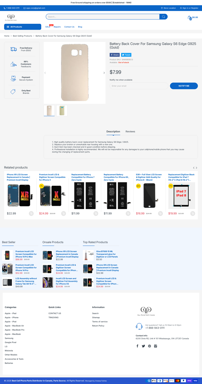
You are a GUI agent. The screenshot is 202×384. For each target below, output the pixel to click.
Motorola (9, 350)
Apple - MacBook (13, 334)
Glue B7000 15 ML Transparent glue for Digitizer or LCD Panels (107, 254)
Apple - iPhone (11, 317)
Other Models (11, 354)
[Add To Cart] (31, 213)
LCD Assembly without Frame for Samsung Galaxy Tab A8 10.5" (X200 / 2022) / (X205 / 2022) (26, 281)
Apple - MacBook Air (14, 325)
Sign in (186, 8)
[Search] (163, 17)
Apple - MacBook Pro (14, 330)
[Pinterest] (149, 346)
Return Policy (98, 325)
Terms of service (99, 321)
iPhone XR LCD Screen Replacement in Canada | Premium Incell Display (18, 177)
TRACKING (53, 317)
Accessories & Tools (14, 359)
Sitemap (96, 317)
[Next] (45, 73)
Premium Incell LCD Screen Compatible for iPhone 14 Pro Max (26, 254)
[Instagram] (155, 346)
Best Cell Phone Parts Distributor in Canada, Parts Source (39, 380)
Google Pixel (10, 342)
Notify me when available (121, 80)
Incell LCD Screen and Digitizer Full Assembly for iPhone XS (67, 281)
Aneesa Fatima (101, 381)
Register (194, 8)
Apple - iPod (10, 321)
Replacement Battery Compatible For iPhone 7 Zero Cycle (82, 177)
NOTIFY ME (184, 86)
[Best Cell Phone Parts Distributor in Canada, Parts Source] (11, 17)
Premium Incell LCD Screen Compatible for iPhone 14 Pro (26, 267)
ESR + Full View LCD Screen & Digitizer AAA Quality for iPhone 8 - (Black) (149, 177)
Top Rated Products (95, 242)
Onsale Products (52, 242)
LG (6, 346)
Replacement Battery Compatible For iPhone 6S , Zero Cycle (116, 177)
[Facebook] (137, 346)
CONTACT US (55, 313)
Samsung (9, 338)
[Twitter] (143, 346)
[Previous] (104, 73)
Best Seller (8, 242)
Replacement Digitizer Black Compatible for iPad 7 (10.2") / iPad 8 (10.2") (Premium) (181, 177)
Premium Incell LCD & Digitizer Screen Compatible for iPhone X (52, 177)
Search (95, 313)
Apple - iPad (10, 313)
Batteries (9, 363)
